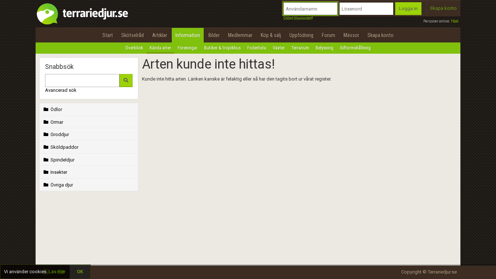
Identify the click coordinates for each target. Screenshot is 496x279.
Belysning (324, 47)
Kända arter (160, 47)
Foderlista (256, 47)
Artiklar (159, 35)
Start (107, 35)
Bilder (214, 35)
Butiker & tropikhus (222, 47)
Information (187, 35)
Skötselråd (132, 35)
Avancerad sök (61, 90)
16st (454, 21)
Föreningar (188, 47)
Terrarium (300, 47)
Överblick (134, 47)
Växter (279, 47)
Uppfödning (301, 35)
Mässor (351, 35)
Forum (328, 35)
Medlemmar (240, 35)
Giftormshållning (355, 47)
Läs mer (57, 271)
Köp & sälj (271, 35)
